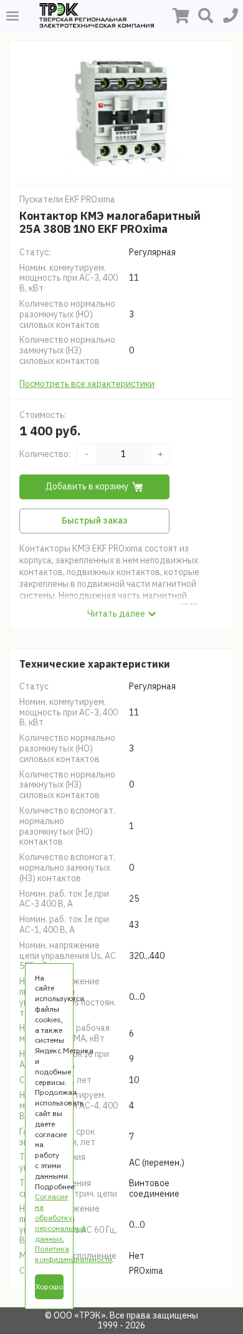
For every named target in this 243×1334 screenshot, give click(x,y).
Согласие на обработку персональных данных (60, 1217)
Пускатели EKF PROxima (67, 199)
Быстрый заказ (95, 520)
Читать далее (116, 613)
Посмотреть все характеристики (87, 383)
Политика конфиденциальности (73, 1254)
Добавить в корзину (86, 486)
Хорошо (49, 1286)
